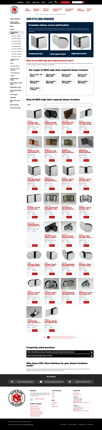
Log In (50, 2)
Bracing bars (13, 97)
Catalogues (20, 2)
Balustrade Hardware (36, 10)
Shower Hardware (27, 10)
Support (12, 75)
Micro (12, 63)
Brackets (51, 14)
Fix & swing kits (14, 94)
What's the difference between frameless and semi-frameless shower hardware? (51, 352)
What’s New (55, 406)
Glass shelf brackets (15, 73)
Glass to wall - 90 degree (36, 75)
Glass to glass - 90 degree (35, 82)
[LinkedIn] (93, 421)
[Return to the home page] (16, 10)
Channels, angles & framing (14, 79)
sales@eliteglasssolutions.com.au (82, 402)
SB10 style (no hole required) (14, 59)
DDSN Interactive (29, 424)
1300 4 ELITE (78, 395)
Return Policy (90, 424)
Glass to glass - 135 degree (67, 82)
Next (74, 337)
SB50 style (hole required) (60, 14)
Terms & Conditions (72, 424)
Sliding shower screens (15, 87)
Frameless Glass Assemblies (69, 10)
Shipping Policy (82, 424)
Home (37, 14)
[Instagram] (89, 421)
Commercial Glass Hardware (57, 10)
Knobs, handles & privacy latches (16, 83)
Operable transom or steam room (15, 69)
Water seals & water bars (15, 101)
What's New (36, 2)
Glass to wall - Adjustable (51, 75)
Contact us (75, 393)
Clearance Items (89, 10)
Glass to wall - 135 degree (67, 75)
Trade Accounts (66, 2)
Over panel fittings (15, 66)
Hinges (11, 26)
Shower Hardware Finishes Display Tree (15, 22)
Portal (53, 396)
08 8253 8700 (78, 409)
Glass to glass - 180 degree (83, 82)
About (43, 2)
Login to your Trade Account (25, 381)
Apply (53, 393)
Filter (28, 105)
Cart (57, 2)
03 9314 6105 (78, 401)
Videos (28, 2)
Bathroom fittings (14, 105)
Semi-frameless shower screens (16, 90)
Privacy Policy (63, 424)
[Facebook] (91, 421)
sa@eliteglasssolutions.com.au (82, 410)
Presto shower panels (15, 108)
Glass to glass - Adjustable (51, 82)
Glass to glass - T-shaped (35, 89)
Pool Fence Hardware (46, 10)
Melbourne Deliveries (39, 398)
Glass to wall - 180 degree (83, 75)
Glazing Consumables (80, 10)
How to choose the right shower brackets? (40, 356)
